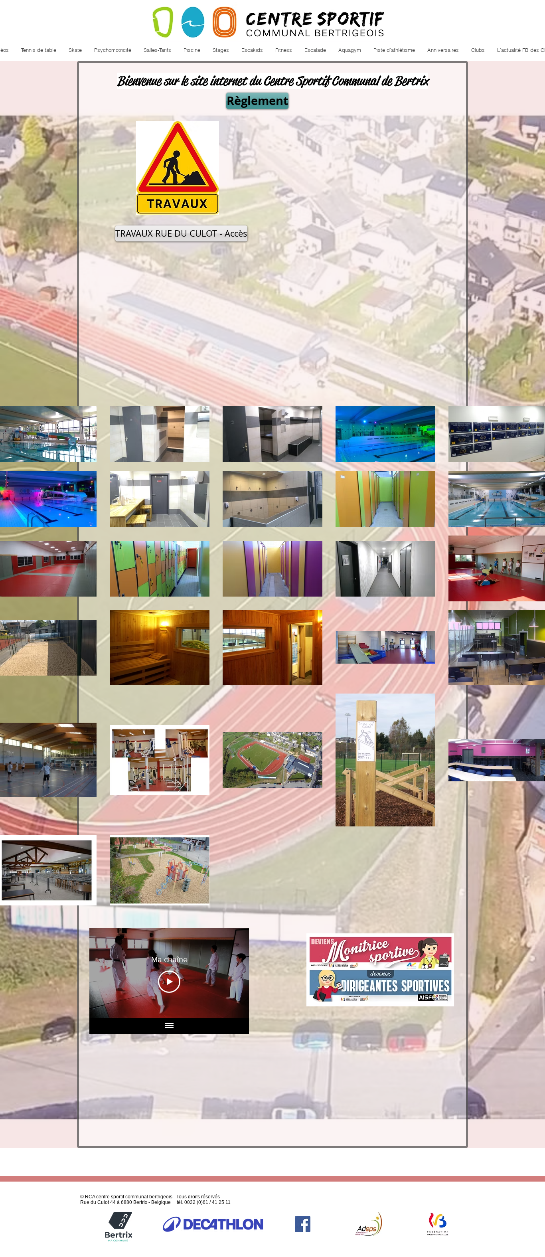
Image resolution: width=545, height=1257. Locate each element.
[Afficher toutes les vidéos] (169, 1026)
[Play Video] (169, 981)
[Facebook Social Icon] (302, 1224)
